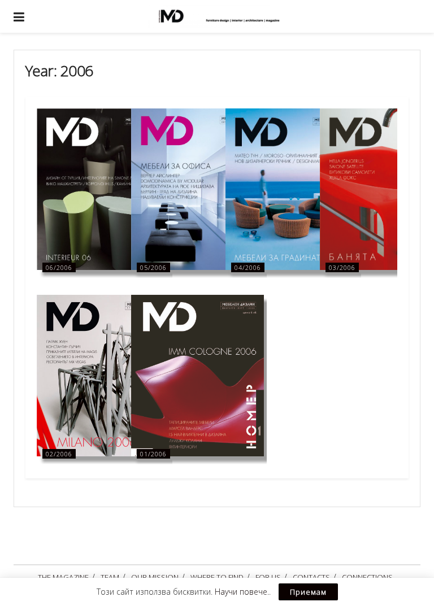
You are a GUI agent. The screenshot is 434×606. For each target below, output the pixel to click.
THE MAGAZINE (63, 577)
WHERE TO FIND (217, 577)
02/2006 (59, 454)
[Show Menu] (19, 16)
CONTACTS (311, 577)
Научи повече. (242, 591)
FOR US (268, 577)
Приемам (308, 592)
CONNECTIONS (367, 577)
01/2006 (153, 454)
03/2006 (342, 267)
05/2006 (153, 267)
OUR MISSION (155, 577)
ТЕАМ (110, 577)
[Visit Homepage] (225, 16)
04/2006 (248, 267)
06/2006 (59, 267)
